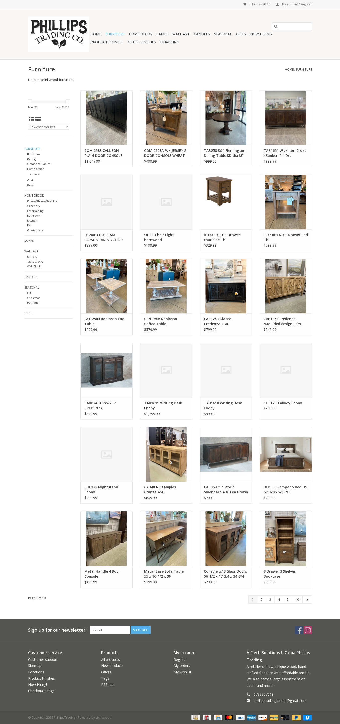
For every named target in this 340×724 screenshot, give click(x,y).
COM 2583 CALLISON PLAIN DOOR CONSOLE (103, 153)
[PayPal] (273, 717)
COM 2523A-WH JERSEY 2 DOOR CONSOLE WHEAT (165, 153)
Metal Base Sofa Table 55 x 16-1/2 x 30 (164, 574)
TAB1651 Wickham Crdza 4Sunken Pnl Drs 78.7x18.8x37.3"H (285, 153)
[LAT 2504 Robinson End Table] (106, 286)
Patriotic (32, 302)
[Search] (276, 26)
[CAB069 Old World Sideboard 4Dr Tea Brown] (226, 454)
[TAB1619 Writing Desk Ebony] (166, 370)
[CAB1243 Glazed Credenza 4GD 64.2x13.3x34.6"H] (226, 286)
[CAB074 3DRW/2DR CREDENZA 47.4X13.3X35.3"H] (106, 370)
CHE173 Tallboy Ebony (283, 403)
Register (180, 659)
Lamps (162, 34)
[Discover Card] (262, 717)
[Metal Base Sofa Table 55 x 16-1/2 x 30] (166, 538)
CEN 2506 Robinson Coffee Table (160, 321)
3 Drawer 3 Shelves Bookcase (280, 574)
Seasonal (223, 34)
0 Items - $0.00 (260, 4)
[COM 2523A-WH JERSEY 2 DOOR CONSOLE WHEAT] (166, 117)
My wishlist (182, 672)
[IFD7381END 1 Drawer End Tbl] (286, 202)
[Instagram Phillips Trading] (308, 630)
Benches (34, 174)
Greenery (33, 206)
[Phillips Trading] (58, 34)
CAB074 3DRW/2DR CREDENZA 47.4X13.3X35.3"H (100, 406)
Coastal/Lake (35, 230)
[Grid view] (31, 119)
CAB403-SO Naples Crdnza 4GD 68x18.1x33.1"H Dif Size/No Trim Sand (160, 490)
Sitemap (34, 665)
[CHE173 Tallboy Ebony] (286, 370)
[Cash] (195, 717)
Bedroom (33, 154)
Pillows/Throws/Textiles (42, 201)
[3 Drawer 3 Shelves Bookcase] (286, 538)
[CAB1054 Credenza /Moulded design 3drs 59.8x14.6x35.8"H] (286, 286)
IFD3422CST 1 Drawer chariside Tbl (222, 237)
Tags (105, 678)
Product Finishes (107, 42)
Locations (36, 672)
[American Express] (251, 717)
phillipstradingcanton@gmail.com (280, 700)
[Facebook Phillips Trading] (299, 630)
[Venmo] (306, 717)
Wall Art (181, 34)
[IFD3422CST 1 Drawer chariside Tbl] (226, 202)
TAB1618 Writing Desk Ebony (223, 405)
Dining (31, 159)
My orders (182, 665)
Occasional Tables (38, 164)
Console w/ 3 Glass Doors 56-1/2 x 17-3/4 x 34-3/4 (225, 574)
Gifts (241, 34)
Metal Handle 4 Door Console (102, 574)
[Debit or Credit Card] (284, 717)
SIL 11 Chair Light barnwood (159, 237)
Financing (169, 42)
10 (297, 599)
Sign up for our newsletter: (57, 630)
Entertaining (35, 211)
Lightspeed (103, 717)
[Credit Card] (217, 717)
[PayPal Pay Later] (295, 717)
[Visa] (239, 717)
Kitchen (32, 220)
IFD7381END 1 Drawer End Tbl (286, 237)
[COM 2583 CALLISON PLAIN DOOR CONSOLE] (106, 117)
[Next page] (307, 599)
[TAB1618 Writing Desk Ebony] (226, 370)
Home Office (35, 169)
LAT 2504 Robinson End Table (104, 321)
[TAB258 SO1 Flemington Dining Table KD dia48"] (226, 117)
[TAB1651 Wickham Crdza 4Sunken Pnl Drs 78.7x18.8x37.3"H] (286, 117)
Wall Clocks (34, 266)
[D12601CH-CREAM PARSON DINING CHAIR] (106, 202)
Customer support (42, 659)
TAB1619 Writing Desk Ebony (163, 405)
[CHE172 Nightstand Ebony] (106, 454)
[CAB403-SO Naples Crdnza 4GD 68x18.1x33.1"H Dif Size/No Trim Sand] (166, 454)
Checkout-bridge (41, 690)
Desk (30, 185)
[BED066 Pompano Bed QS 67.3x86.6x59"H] (286, 454)
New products (112, 665)
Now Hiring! (261, 34)
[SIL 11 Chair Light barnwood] (166, 202)
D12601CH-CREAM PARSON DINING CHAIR (103, 237)
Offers (106, 672)
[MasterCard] (228, 717)
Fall (29, 293)
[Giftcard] (206, 717)
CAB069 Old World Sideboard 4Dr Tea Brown (226, 489)
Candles (202, 34)
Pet (29, 225)
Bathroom (34, 215)
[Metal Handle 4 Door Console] (106, 538)
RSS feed (108, 684)
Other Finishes (142, 42)
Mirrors (32, 256)
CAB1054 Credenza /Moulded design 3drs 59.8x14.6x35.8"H (282, 321)
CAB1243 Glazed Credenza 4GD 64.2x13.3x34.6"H (218, 321)
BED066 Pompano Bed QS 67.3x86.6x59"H (285, 489)
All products (110, 659)
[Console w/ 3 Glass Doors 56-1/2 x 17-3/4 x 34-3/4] (226, 538)
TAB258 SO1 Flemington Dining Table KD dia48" (224, 153)
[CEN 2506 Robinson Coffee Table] (166, 286)
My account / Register (296, 4)
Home (96, 34)
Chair (30, 180)
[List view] (38, 119)
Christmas (33, 298)
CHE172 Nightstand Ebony (101, 489)
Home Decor (140, 34)
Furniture (115, 34)
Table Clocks (35, 261)
